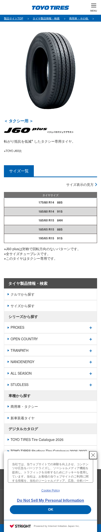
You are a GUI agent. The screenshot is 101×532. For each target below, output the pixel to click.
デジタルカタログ (23, 428)
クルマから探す (23, 294)
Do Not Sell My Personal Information (50, 500)
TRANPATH (19, 350)
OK (50, 509)
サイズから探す (23, 305)
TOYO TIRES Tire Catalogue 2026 (37, 439)
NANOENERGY (22, 361)
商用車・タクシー (24, 406)
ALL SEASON (21, 373)
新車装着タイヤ (23, 417)
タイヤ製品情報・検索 (28, 283)
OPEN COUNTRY (24, 338)
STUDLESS (19, 384)
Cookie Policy (50, 490)
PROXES (17, 327)
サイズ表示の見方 (80, 184)
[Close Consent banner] (93, 455)
